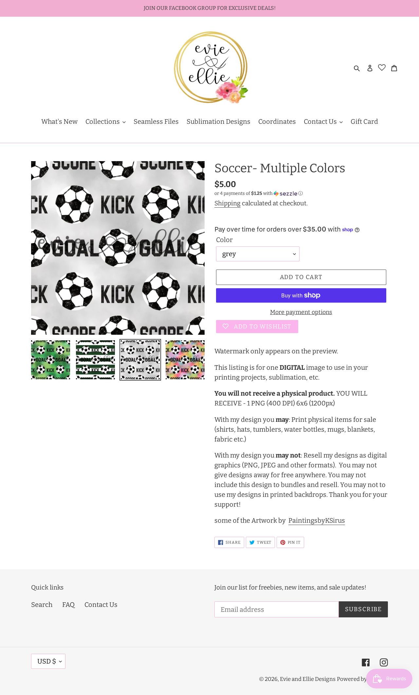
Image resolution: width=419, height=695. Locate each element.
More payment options (301, 312)
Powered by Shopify (362, 679)
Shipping (227, 203)
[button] (258, 194)
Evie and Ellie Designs (308, 679)
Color (224, 240)
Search (41, 605)
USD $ (46, 661)
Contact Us (101, 605)
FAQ (68, 605)
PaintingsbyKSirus (316, 520)
